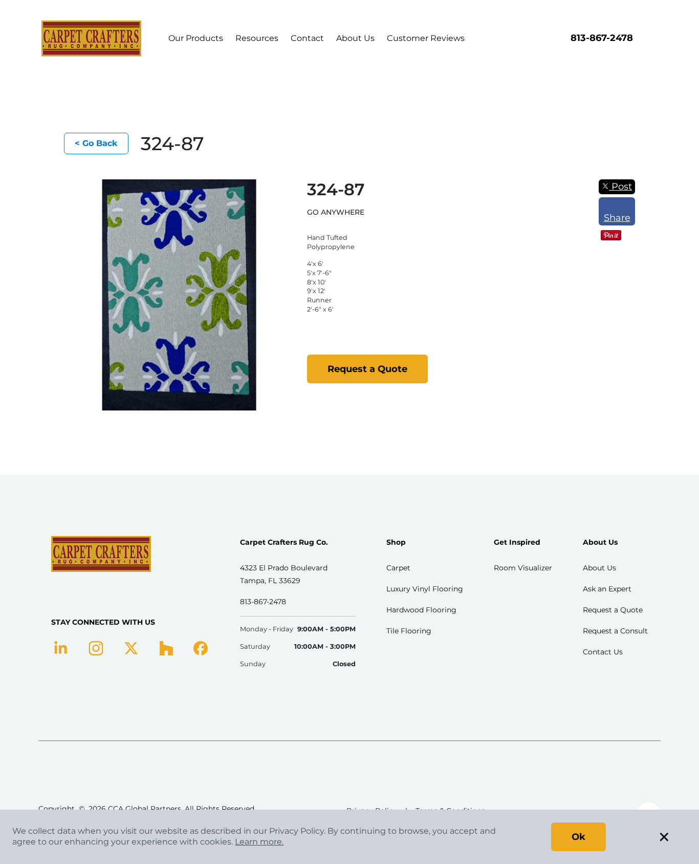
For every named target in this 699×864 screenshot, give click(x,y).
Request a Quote (367, 369)
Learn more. (259, 842)
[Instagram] (96, 647)
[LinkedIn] (60, 647)
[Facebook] (200, 647)
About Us (355, 38)
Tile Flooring (408, 630)
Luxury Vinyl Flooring (424, 588)
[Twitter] (131, 647)
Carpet (398, 567)
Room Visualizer (523, 567)
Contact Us (603, 651)
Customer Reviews (426, 38)
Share (617, 217)
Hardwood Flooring (421, 609)
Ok (578, 836)
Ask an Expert (607, 588)
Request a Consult (615, 630)
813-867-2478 (602, 38)
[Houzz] (166, 647)
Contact (307, 38)
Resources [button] (256, 38)
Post (620, 186)
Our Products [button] (195, 38)
